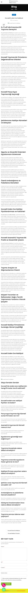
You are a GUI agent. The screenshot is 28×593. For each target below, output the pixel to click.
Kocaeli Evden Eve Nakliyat (14, 530)
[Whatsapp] (4, 589)
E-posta (3, 567)
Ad (2, 562)
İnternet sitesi (4, 572)
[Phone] (4, 585)
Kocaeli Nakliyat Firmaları (14, 533)
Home (12, 9)
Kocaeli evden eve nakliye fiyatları (8, 214)
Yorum (2, 546)
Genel (16, 9)
